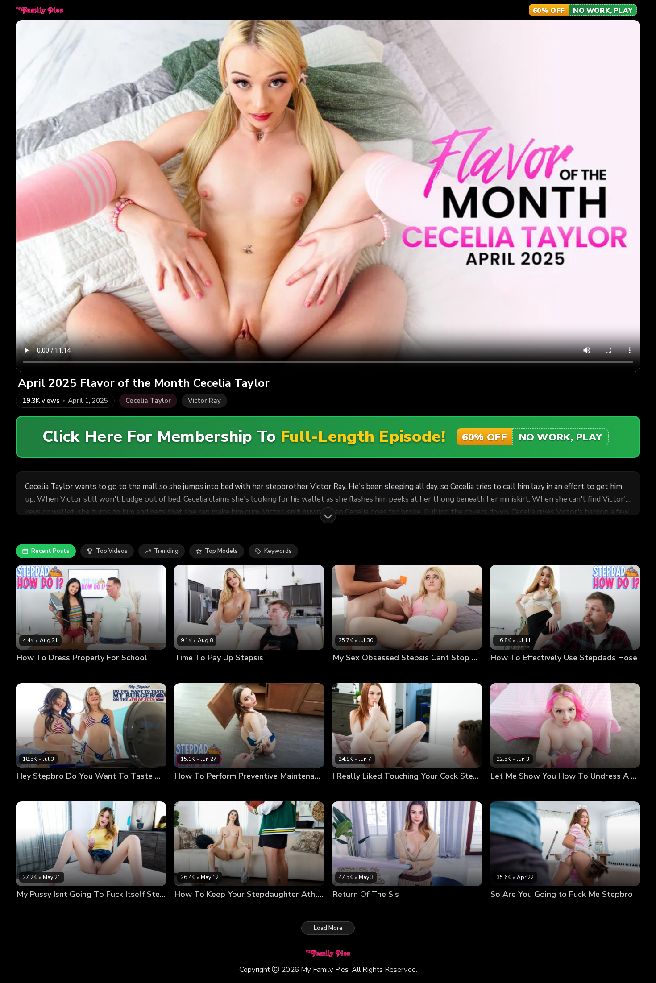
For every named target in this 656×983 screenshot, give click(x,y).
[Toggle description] (328, 515)
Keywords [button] (278, 551)
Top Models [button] (221, 551)
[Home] (39, 10)
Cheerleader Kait (198, 673)
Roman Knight (228, 909)
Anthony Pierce (247, 673)
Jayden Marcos (537, 791)
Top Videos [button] (112, 551)
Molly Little (190, 909)
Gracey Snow (351, 673)
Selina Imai (189, 791)
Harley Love (349, 791)
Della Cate (32, 909)
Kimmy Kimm (34, 791)
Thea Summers (75, 791)
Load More (328, 928)
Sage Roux (545, 909)
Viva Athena (34, 673)
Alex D (540, 673)
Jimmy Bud (388, 673)
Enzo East (114, 791)
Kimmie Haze (508, 909)
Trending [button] (166, 551)
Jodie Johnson (389, 791)
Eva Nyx (501, 791)
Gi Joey (218, 791)
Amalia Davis (508, 673)
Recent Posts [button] (50, 551)
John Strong (71, 673)
